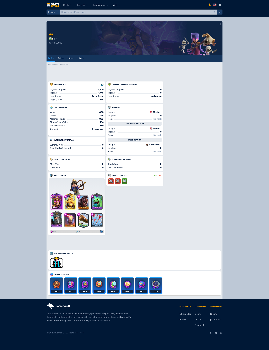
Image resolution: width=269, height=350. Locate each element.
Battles (61, 58)
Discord (198, 319)
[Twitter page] (221, 333)
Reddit (182, 319)
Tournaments (99, 5)
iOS (215, 314)
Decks (66, 5)
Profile (51, 58)
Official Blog (185, 314)
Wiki (115, 5)
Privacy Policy (83, 320)
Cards (81, 58)
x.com (198, 314)
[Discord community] (216, 333)
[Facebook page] (211, 333)
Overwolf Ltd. (60, 333)
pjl (53, 38)
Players (51, 12)
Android (217, 319)
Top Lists (81, 5)
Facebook (199, 325)
